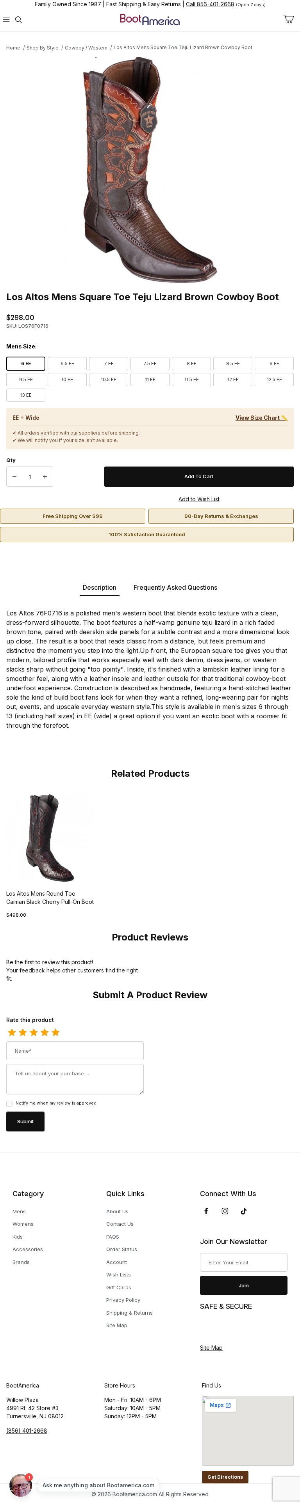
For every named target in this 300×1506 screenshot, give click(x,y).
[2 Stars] (22, 1033)
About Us (117, 1211)
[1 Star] (11, 1033)
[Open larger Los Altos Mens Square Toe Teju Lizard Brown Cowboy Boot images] (150, 170)
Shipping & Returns (129, 1313)
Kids (17, 1237)
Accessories (27, 1249)
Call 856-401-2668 (210, 4)
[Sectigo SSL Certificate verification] (222, 1327)
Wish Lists (118, 1274)
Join (244, 1285)
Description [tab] (99, 587)
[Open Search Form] (18, 19)
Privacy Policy (123, 1300)
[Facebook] (206, 1211)
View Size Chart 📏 (262, 417)
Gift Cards (118, 1287)
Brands (21, 1262)
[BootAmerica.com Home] (150, 19)
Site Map (116, 1325)
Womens (23, 1224)
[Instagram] (225, 1211)
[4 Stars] (44, 1033)
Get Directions (225, 1477)
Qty (11, 460)
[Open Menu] (6, 19)
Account (116, 1262)
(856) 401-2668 (26, 1430)
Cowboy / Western (86, 48)
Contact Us (120, 1224)
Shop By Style (43, 48)
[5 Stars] (55, 1033)
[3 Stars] (33, 1033)
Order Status (121, 1249)
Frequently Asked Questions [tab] (175, 587)
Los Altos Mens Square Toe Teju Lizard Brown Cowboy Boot (183, 47)
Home (13, 48)
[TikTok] (244, 1211)
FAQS (112, 1237)
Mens (19, 1211)
